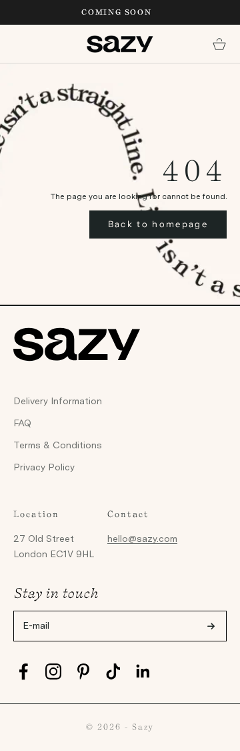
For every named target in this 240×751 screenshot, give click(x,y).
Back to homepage (158, 223)
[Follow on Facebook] (23, 671)
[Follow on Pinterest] (83, 671)
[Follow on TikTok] (113, 671)
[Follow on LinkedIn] (143, 671)
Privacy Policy (44, 467)
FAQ (22, 423)
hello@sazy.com (142, 538)
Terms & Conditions (57, 445)
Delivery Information (57, 401)
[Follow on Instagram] (53, 671)
